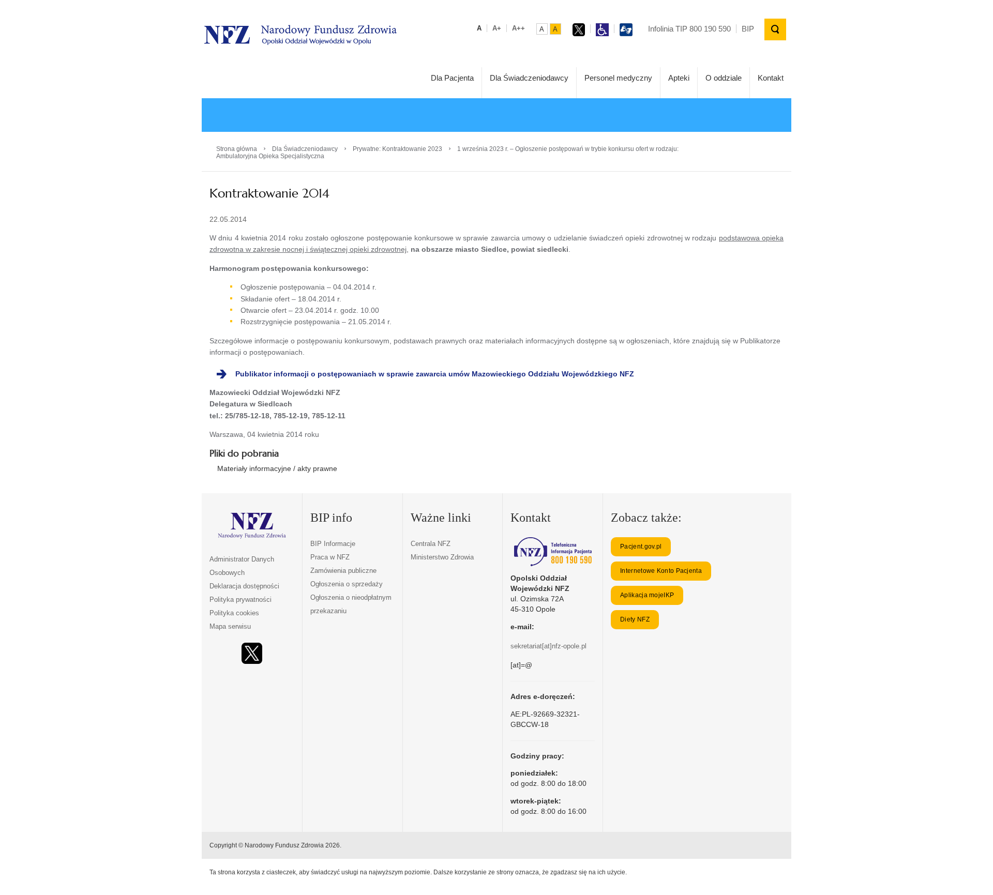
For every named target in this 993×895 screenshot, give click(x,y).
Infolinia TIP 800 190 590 (689, 28)
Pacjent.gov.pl (640, 546)
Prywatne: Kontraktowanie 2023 (397, 149)
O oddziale (723, 77)
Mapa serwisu (230, 626)
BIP (748, 28)
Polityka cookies (234, 613)
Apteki (678, 77)
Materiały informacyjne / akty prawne (277, 468)
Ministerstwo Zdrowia (442, 557)
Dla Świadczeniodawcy (529, 77)
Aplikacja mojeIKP (647, 595)
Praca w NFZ (330, 557)
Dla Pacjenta (452, 77)
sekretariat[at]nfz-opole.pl (548, 646)
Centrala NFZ (430, 544)
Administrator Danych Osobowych (241, 566)
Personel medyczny (618, 77)
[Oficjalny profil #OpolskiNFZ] (251, 653)
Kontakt (771, 77)
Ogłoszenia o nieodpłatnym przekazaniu (351, 604)
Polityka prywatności (240, 599)
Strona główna (236, 149)
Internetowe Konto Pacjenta (661, 570)
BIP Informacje (332, 544)
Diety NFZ (635, 619)
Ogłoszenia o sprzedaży (346, 584)
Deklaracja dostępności (244, 586)
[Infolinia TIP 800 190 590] (552, 551)
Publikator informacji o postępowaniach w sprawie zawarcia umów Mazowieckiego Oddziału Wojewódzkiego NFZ (434, 374)
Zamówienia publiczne (343, 570)
